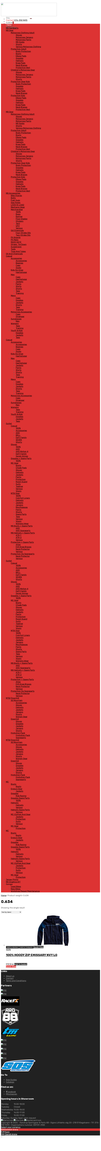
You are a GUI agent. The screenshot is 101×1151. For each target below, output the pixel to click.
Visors (18, 491)
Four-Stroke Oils (23, 233)
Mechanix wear (18, 207)
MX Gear (9, 30)
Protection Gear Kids (20, 81)
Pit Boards (15, 237)
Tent (18, 223)
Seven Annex (22, 456)
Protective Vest (23, 67)
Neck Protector (23, 549)
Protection (21, 479)
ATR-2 (19, 537)
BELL (18, 435)
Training (19, 309)
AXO (18, 433)
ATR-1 (18, 535)
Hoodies (19, 300)
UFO (18, 226)
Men (13, 275)
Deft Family (21, 437)
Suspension (16, 247)
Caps (18, 265)
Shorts (19, 44)
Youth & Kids (17, 330)
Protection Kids (18, 95)
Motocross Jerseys (24, 37)
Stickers (19, 221)
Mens (13, 295)
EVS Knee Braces (23, 547)
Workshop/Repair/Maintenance (25, 891)
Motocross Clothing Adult (22, 33)
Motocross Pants (23, 40)
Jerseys (19, 505)
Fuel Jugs (15, 200)
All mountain (16, 700)
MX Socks (20, 42)
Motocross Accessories (21, 312)
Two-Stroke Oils (23, 235)
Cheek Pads (21, 468)
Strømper (20, 316)
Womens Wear (22, 523)
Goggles (19, 58)
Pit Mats (14, 240)
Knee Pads (20, 63)
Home (3, 895)
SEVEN (19, 440)
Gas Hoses (15, 202)
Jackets (19, 282)
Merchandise (17, 209)
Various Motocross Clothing (28, 47)
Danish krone (11, 1134)
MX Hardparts (12, 28)
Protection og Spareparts (22, 554)
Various (19, 228)
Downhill (15, 719)
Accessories (16, 258)
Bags (18, 214)
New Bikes (15, 889)
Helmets (19, 61)
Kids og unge (17, 270)
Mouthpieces (22, 507)
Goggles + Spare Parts (21, 458)
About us (10, 976)
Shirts (18, 286)
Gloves (19, 35)
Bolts (13, 198)
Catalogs (10, 1082)
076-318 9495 (20, 20)
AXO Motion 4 (22, 451)
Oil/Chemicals (17, 230)
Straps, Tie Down (18, 244)
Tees (18, 291)
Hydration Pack (18, 733)
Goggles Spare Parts (20, 798)
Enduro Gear (16, 789)
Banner (19, 216)
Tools (13, 249)
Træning (20, 293)
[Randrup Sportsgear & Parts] (29, 15)
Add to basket (20, 964)
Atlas (18, 544)
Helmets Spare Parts (20, 810)
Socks (18, 268)
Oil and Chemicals (14, 254)
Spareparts (21, 738)
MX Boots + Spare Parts (22, 526)
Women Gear (21, 717)
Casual (9, 256)
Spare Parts (21, 514)
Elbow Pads (21, 56)
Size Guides (11, 1080)
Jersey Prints (12, 879)
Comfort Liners (23, 498)
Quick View (39, 947)
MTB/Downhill (12, 698)
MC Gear (14, 463)
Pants (18, 284)
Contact (10, 978)
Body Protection (23, 51)
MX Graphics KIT (13, 882)
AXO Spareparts (23, 530)
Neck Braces (21, 65)
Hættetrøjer (21, 272)
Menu (9, 25)
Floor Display (21, 219)
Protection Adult (18, 49)
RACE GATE (16, 242)
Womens (15, 323)
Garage (9, 884)
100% (18, 212)
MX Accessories (13, 193)
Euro (7, 1132)
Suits (18, 484)
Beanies (19, 263)
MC (7, 782)
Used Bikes (16, 886)
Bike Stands (16, 195)
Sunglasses (16, 319)
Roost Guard (21, 482)
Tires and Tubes (18, 251)
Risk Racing (21, 796)
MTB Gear (15, 493)
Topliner (19, 486)
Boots (18, 54)
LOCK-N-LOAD (17, 205)
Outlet (9, 423)
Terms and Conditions (16, 981)
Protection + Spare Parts (22, 542)
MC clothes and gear (20, 814)
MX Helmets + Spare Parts (23, 533)
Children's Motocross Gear (23, 70)
